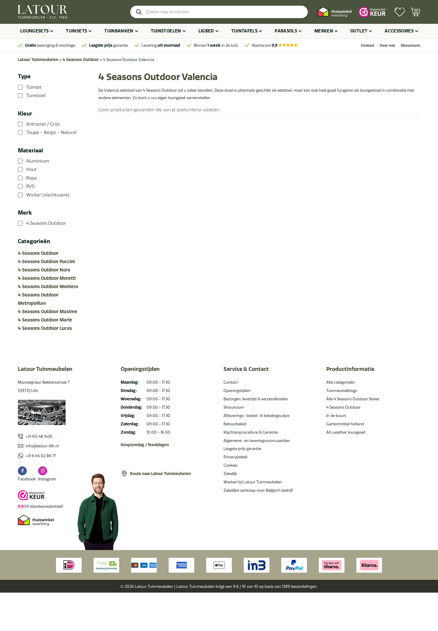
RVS (30, 186)
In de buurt (336, 415)
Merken (323, 31)
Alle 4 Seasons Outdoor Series (352, 398)
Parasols (286, 31)
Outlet (358, 31)
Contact (367, 45)
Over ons (387, 45)
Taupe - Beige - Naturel (51, 132)
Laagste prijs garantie (242, 448)
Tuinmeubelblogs (341, 390)
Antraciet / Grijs (43, 124)
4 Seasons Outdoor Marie (45, 320)
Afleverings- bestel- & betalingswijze (256, 415)
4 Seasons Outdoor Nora (44, 270)
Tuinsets (76, 31)
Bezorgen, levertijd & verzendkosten (255, 398)
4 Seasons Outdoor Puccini (46, 261)
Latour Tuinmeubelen (38, 59)
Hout (31, 169)
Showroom (410, 45)
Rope (31, 178)
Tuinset (34, 87)
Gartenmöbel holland (345, 423)
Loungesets (34, 31)
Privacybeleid (235, 456)
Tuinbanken (118, 31)
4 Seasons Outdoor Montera (48, 286)
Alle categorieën (340, 382)
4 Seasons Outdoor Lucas (45, 328)
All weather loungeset (345, 432)
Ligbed (206, 31)
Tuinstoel (36, 95)
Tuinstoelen (166, 31)
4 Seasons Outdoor (81, 59)
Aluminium (37, 161)
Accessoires (399, 31)
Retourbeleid (234, 423)
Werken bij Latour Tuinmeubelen (252, 482)
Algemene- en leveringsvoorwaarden (256, 440)
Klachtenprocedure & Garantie (250, 432)
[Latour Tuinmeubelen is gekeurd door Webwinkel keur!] (372, 12)
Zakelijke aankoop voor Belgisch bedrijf (258, 490)
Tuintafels (244, 31)
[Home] (42, 12)
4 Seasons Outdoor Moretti (47, 278)
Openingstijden (237, 390)
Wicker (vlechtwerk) (47, 195)
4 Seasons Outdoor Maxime (47, 311)
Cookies (230, 465)
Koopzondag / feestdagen (145, 444)
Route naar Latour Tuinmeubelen (160, 473)
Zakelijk (230, 473)
